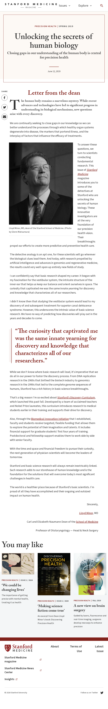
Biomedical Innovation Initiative (50, 419)
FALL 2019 (97, 600)
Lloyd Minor (86, 513)
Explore (83, 5)
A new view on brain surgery (89, 608)
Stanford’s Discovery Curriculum (76, 398)
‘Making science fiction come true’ (51, 608)
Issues (63, 5)
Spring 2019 (66, 26)
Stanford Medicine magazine (15, 659)
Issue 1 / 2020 (62, 601)
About (55, 646)
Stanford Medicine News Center (19, 670)
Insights (9, 679)
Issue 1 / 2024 (26, 580)
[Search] (102, 5)
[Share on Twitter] (4, 107)
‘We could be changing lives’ (13, 588)
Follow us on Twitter (89, 692)
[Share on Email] (4, 117)
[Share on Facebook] (4, 98)
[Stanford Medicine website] (18, 648)
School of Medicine (87, 522)
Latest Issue (99, 648)
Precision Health (46, 26)
